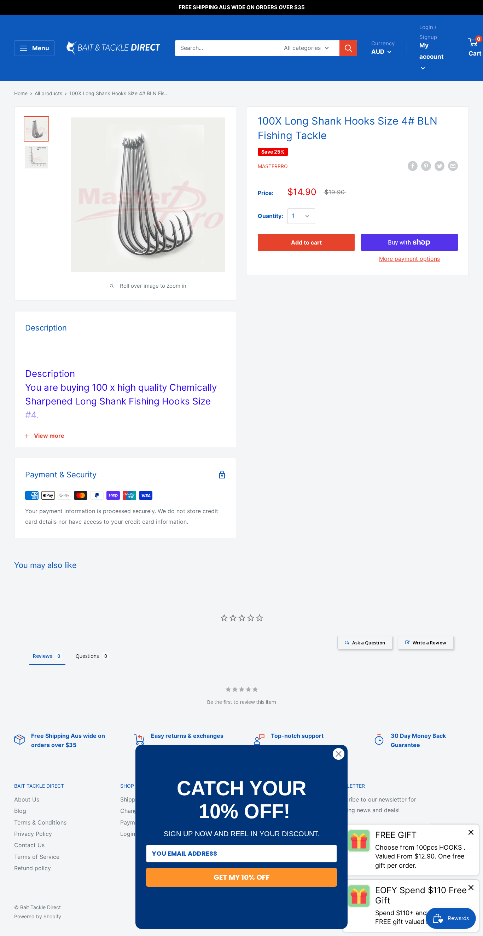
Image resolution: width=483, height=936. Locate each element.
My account (431, 51)
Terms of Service (36, 856)
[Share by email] (453, 165)
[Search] (348, 48)
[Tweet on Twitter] (439, 165)
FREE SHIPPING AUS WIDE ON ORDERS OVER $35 (242, 7)
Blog (20, 810)
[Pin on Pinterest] (426, 165)
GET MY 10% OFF (242, 877)
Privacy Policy (33, 833)
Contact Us (29, 845)
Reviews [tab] (42, 656)
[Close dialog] (338, 754)
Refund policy (32, 868)
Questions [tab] (87, 656)
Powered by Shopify (37, 916)
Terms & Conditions (40, 822)
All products (48, 93)
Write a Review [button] (429, 642)
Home (21, 93)
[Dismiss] (471, 834)
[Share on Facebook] (413, 165)
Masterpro (273, 166)
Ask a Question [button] (368, 642)
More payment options (409, 258)
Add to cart (306, 242)
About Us (26, 799)
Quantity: (270, 215)
